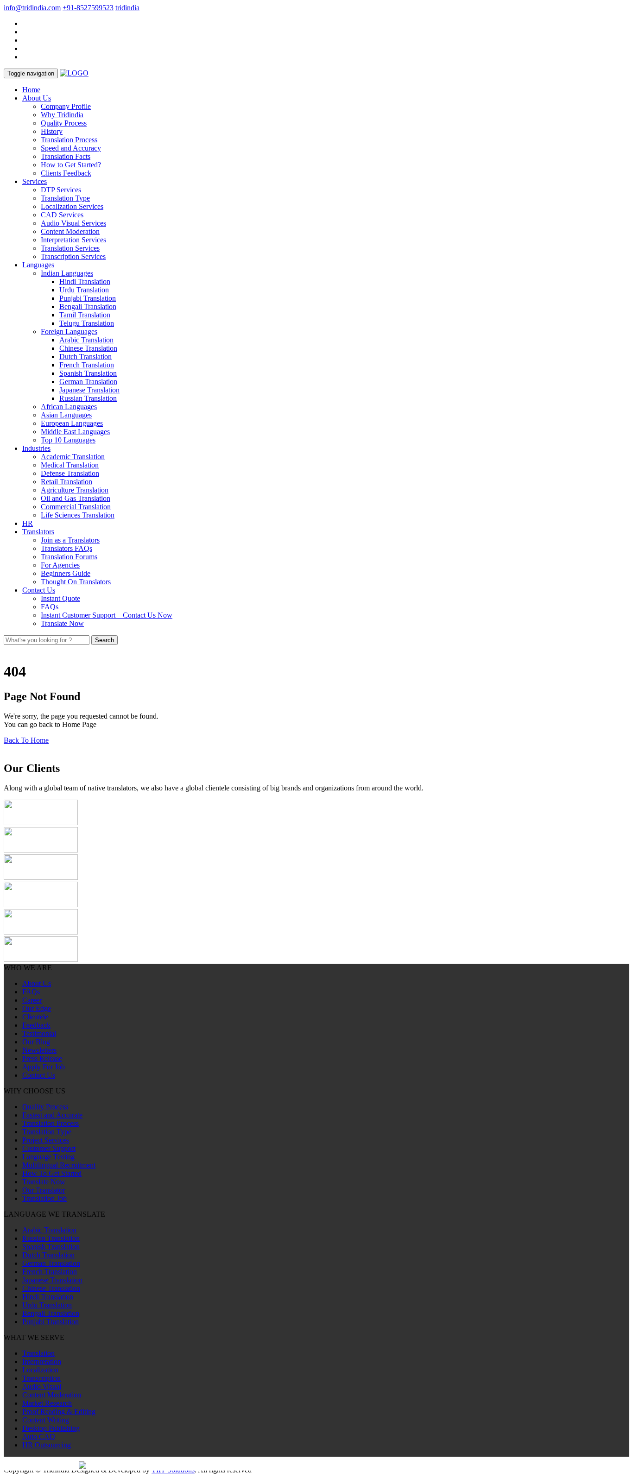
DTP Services (61, 190)
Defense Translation (70, 473)
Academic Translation (73, 457)
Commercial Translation (76, 507)
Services (34, 181)
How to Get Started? (71, 165)
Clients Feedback (66, 173)
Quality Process (64, 123)
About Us (36, 98)
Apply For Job (43, 1067)
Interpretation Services (73, 240)
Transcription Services (73, 256)
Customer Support (49, 1148)
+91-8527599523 (88, 8)
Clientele (35, 1017)
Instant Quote (60, 598)
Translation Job (44, 1198)
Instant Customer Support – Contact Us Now (106, 615)
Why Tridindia (62, 115)
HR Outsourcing (46, 1445)
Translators (38, 532)
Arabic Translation (86, 340)
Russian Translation (88, 398)
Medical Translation (70, 465)
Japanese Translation (89, 390)
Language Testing (48, 1157)
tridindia (127, 8)
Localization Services (72, 206)
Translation (38, 1353)
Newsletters (39, 1050)
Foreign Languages (69, 331)
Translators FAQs (66, 548)
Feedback (36, 1025)
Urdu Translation (84, 290)
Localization (40, 1370)
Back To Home (26, 740)
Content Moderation (70, 231)
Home (31, 90)
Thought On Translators (76, 582)
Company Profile (66, 106)
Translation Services (70, 248)
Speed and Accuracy (71, 148)
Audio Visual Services (73, 223)
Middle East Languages (75, 432)
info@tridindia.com (32, 8)
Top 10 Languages (68, 440)
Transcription (41, 1378)
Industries (36, 448)
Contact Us (38, 590)
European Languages (72, 423)
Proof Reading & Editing (58, 1411)
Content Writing (45, 1420)
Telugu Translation (86, 323)
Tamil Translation (84, 315)
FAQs (49, 607)
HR (27, 523)
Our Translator (43, 1190)
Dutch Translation (85, 356)
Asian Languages (66, 415)
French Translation (86, 365)
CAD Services (62, 215)
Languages (38, 265)
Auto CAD (38, 1436)
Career (32, 1000)
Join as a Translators (70, 540)
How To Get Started (52, 1173)
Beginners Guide (65, 573)
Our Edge (36, 1008)
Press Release (42, 1058)
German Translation (88, 381)
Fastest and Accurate (52, 1115)
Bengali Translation (87, 306)
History (52, 131)
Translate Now (62, 623)
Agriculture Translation (74, 490)
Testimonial (39, 1033)
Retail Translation (66, 482)
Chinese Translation (88, 348)
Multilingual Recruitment (58, 1165)
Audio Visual (41, 1386)
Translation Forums (69, 557)
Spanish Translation (88, 373)
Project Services (45, 1140)
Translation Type (65, 198)
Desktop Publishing (51, 1428)
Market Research (47, 1403)
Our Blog (36, 1042)
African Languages (69, 407)
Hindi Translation (84, 281)
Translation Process (69, 140)
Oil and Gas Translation (75, 498)
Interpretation (41, 1361)
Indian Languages (67, 273)
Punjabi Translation (87, 298)
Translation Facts (65, 156)
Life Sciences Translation (77, 515)
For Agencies (60, 565)
